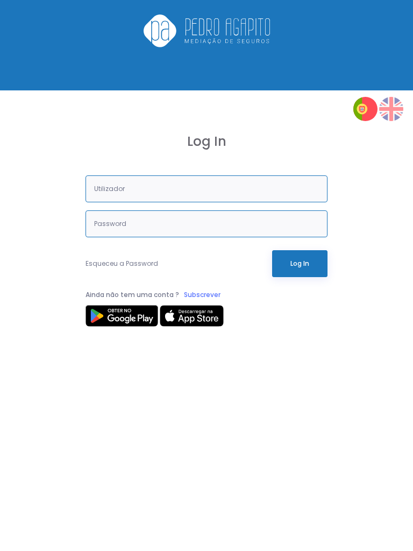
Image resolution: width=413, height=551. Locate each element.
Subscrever (202, 294)
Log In (299, 263)
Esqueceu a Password (122, 263)
